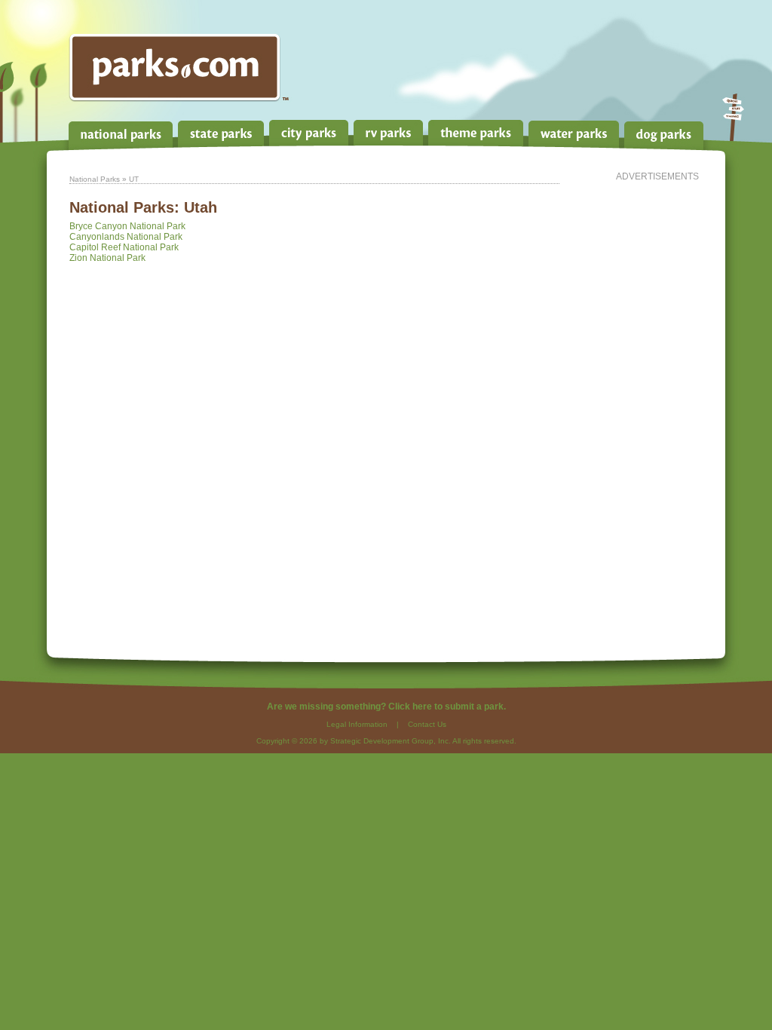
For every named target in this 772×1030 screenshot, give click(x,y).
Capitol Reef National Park (124, 247)
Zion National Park (107, 258)
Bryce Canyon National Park (127, 226)
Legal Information (357, 724)
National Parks (94, 179)
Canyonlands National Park (125, 236)
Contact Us (427, 724)
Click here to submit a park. (447, 706)
